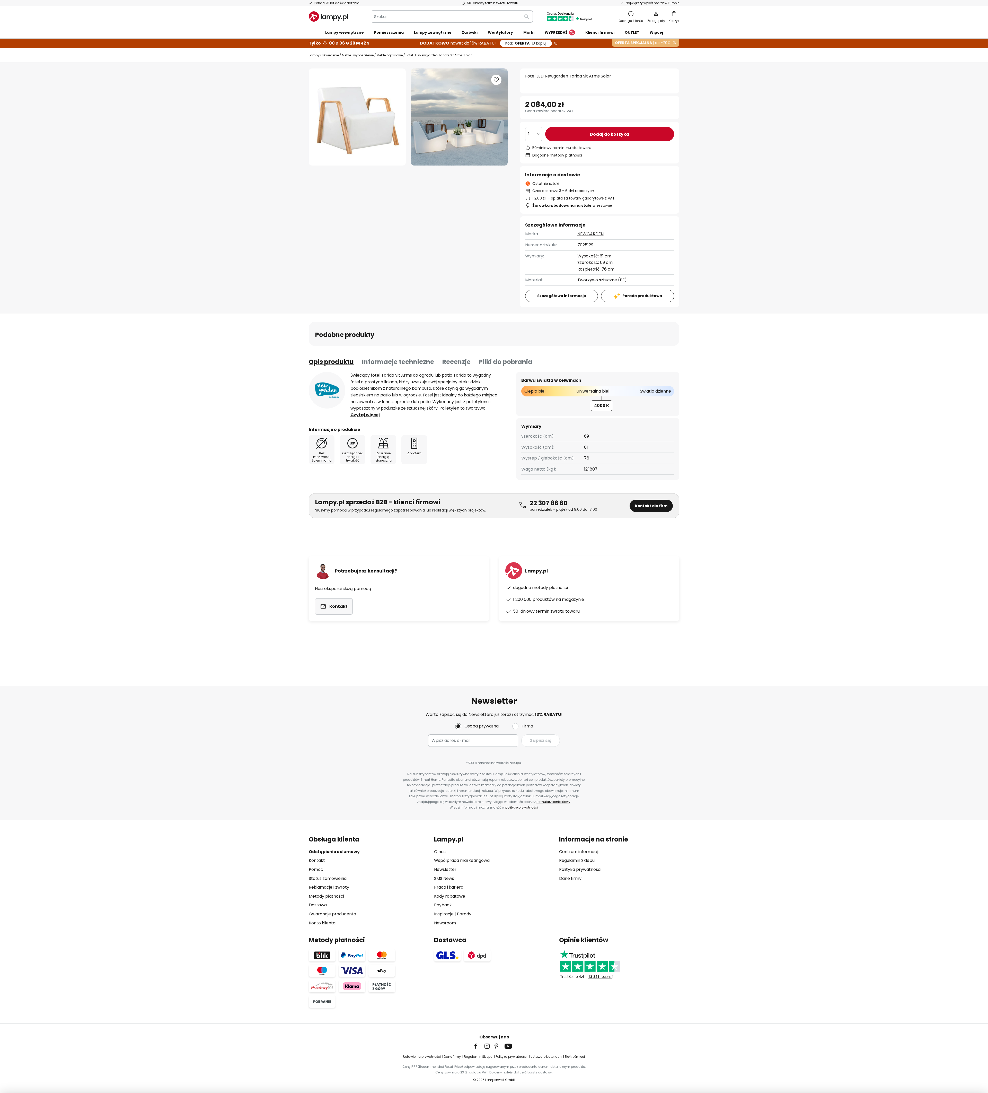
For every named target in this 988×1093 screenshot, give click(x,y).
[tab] (331, 362)
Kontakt (317, 860)
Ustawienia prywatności (422, 1056)
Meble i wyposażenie (358, 55)
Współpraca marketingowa (462, 860)
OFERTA (525, 43)
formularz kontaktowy (553, 802)
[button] (496, 80)
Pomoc (316, 869)
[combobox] (452, 16)
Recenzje (456, 362)
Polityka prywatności (580, 869)
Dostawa (318, 905)
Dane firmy (570, 878)
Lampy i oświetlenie (324, 55)
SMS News (444, 878)
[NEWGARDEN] (327, 390)
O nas (440, 852)
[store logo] (328, 16)
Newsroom (445, 923)
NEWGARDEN (590, 234)
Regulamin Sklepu (577, 860)
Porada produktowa (642, 295)
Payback (443, 905)
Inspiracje (444, 914)
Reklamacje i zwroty (329, 887)
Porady (464, 914)
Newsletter (445, 869)
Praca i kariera (448, 887)
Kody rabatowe (449, 896)
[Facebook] (479, 1046)
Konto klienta (322, 923)
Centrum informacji (578, 852)
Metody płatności (326, 896)
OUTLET (632, 32)
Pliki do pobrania (505, 362)
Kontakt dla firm (651, 505)
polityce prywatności (521, 807)
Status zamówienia (328, 878)
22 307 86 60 (548, 503)
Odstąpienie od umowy (334, 852)
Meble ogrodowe (390, 55)
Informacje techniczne (398, 362)
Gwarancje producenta (332, 914)
